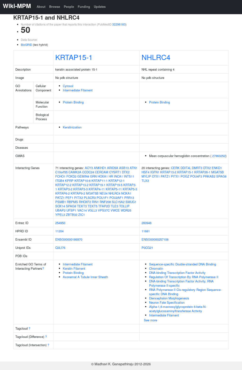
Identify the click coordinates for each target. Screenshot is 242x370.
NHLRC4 (156, 57)
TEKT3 (82, 206)
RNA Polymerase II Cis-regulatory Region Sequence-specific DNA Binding (185, 291)
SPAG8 (71, 206)
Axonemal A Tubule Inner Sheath (85, 277)
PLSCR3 (90, 197)
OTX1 (156, 176)
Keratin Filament (74, 268)
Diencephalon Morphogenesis (169, 298)
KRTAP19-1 (97, 185)
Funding (84, 6)
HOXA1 (103, 176)
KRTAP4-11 (97, 189)
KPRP (69, 180)
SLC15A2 (118, 202)
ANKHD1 (100, 168)
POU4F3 (196, 176)
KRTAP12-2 (63, 185)
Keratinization (72, 127)
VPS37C (104, 210)
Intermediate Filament (78, 90)
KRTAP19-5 (114, 185)
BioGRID (26, 45)
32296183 (118, 24)
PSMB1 (60, 202)
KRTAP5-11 (114, 189)
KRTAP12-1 (116, 180)
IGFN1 (154, 172)
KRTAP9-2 (78, 193)
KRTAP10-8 (82, 180)
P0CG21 (147, 247)
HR (111, 176)
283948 (146, 223)
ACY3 (89, 168)
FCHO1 (60, 176)
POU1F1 (102, 197)
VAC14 (82, 210)
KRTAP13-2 (80, 185)
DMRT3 (197, 168)
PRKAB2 (209, 176)
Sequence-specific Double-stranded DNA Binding (182, 264)
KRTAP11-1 (99, 180)
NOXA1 (126, 193)
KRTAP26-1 (202, 172)
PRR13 (129, 197)
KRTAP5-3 (130, 189)
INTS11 (129, 176)
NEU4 (103, 193)
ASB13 (124, 168)
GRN (93, 176)
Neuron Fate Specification (167, 302)
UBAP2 (60, 210)
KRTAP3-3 (80, 189)
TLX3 (145, 180)
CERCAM (101, 172)
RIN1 (95, 202)
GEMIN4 (83, 176)
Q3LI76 (60, 247)
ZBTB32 (71, 214)
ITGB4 (59, 180)
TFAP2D (104, 206)
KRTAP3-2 (65, 189)
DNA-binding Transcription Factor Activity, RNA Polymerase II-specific (181, 283)
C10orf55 (61, 172)
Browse (54, 6)
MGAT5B (92, 193)
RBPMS (72, 202)
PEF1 (69, 197)
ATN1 (133, 168)
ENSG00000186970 (68, 239)
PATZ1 (60, 197)
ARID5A (112, 168)
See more (150, 320)
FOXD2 (71, 176)
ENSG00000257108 (155, 239)
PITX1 (175, 176)
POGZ (185, 176)
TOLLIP (124, 206)
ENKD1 (217, 168)
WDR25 (126, 210)
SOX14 (60, 206)
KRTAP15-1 (74, 57)
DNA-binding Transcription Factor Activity (177, 272)
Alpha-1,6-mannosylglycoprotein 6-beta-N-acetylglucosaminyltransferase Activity (177, 308)
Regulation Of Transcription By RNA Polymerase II (183, 277)
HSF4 (145, 172)
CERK (175, 168)
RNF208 (105, 202)
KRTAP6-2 (62, 193)
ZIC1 (81, 214)
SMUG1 (130, 202)
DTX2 (126, 172)
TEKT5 (92, 206)
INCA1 (118, 176)
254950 (60, 223)
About (41, 6)
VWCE (115, 210)
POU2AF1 (116, 197)
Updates (100, 6)
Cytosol (68, 86)
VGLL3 (92, 210)
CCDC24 (88, 172)
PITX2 (78, 197)
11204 (59, 231)
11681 (146, 231)
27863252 (218, 155)
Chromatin (156, 268)
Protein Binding (73, 102)
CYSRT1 (115, 172)
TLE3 (114, 206)
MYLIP (146, 176)
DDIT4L (186, 168)
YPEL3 (60, 214)
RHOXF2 (85, 202)
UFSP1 (71, 210)
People (69, 6)
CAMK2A (75, 172)
